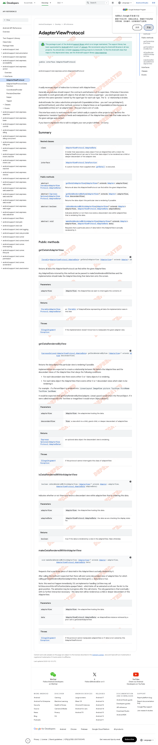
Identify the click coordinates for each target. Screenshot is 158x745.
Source (36, 709)
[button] (15, 49)
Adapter (110, 183)
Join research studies (145, 711)
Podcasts (37, 720)
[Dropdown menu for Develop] (51, 3)
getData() (100, 167)
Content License (98, 655)
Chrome (73, 729)
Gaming (58, 698)
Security (37, 705)
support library (78, 44)
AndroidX (65, 47)
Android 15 (100, 705)
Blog (35, 716)
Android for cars (81, 709)
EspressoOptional (49, 353)
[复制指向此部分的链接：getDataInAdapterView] (66, 250)
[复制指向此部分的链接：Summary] (53, 132)
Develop (45, 3)
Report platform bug (144, 698)
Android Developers (45, 24)
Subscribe (129, 739)
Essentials (28, 3)
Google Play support (144, 707)
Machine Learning (61, 701)
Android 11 (100, 720)
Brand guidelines (56, 739)
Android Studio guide (124, 700)
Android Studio (142, 3)
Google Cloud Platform (100, 729)
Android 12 (100, 716)
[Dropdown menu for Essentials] (36, 3)
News (36, 712)
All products (118, 729)
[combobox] (97, 3)
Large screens (80, 698)
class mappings (101, 53)
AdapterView (91, 183)
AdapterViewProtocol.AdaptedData (81, 148)
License (44, 739)
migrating (75, 50)
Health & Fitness (60, 705)
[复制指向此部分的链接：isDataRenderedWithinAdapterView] (79, 474)
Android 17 (100, 698)
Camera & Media (61, 709)
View (67, 196)
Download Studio (123, 711)
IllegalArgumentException (48, 331)
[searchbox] (15, 20)
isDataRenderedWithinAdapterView (81, 206)
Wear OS (78, 701)
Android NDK (121, 715)
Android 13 (100, 712)
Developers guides (123, 704)
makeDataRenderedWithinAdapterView (82, 221)
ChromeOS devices (82, 705)
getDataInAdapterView (75, 183)
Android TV (79, 712)
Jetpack (84, 47)
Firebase (84, 729)
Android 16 (100, 701)
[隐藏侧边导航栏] (28, 741)
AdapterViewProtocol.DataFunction (81, 162)
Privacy (57, 712)
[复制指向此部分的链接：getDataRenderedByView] (68, 344)
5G (56, 716)
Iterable (44, 185)
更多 (59, 3)
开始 (149, 27)
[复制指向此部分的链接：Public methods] (61, 242)
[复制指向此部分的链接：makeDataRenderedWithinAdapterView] (83, 550)
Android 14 (100, 709)
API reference (10, 11)
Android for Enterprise (42, 701)
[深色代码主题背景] (130, 257)
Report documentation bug (145, 702)
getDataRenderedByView (76, 194)
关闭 (137, 27)
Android (37, 698)
